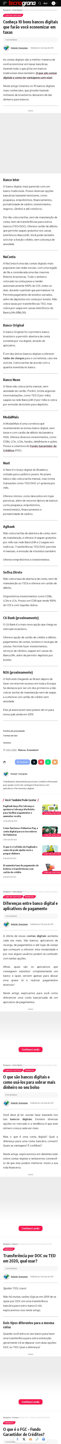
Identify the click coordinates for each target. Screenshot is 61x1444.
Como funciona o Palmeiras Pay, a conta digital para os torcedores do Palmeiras (20, 831)
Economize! (32, 750)
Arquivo (9, 1249)
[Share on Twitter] (34, 762)
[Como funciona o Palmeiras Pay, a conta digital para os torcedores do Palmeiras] (50, 831)
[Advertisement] (30, 143)
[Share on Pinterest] (41, 762)
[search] (40, 3)
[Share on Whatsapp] (48, 762)
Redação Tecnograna (19, 48)
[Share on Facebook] (17, 1439)
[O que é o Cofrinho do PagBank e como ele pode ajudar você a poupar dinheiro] (50, 850)
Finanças (29, 897)
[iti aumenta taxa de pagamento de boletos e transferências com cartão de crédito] (50, 868)
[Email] (55, 762)
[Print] (43, 1439)
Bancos (22, 750)
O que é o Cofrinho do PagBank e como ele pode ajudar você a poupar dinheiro (20, 850)
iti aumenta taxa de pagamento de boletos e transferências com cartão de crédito (21, 869)
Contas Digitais (13, 15)
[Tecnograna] (22, 3)
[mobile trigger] (5, 3)
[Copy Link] (37, 1439)
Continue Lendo (30, 1049)
